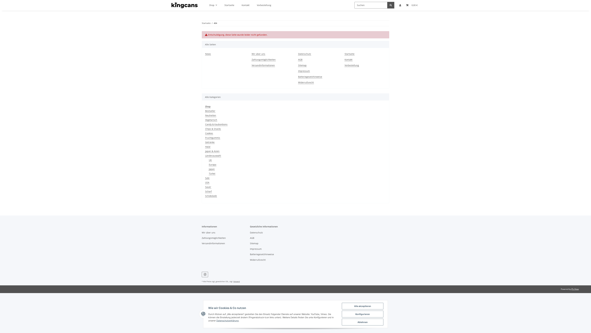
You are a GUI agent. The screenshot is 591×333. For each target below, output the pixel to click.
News (208, 53)
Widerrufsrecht (306, 82)
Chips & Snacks (213, 128)
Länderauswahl (213, 155)
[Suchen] (390, 5)
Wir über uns (258, 53)
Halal (207, 146)
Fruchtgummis (212, 137)
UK (210, 160)
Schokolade (211, 195)
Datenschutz (304, 53)
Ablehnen (363, 322)
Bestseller (210, 110)
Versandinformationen (263, 65)
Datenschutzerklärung (227, 320)
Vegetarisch (211, 119)
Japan (212, 169)
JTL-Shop (575, 289)
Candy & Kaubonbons (216, 124)
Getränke (210, 142)
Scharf (208, 191)
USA (207, 182)
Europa (212, 164)
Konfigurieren (362, 314)
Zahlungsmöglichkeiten (264, 59)
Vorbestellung (352, 65)
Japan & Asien (212, 151)
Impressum (304, 71)
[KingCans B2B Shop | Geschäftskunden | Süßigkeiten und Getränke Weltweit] (184, 5)
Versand (236, 281)
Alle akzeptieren (362, 306)
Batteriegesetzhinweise (310, 76)
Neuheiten (210, 115)
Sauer (208, 186)
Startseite (349, 53)
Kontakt (348, 59)
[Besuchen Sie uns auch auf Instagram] (205, 274)
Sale (207, 178)
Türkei (212, 173)
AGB (300, 59)
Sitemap (302, 65)
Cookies (209, 133)
